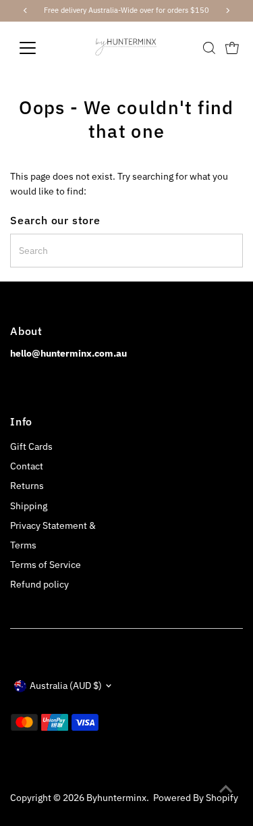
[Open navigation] (38, 48)
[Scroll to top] (226, 788)
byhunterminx (116, 798)
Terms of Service (45, 565)
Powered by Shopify (195, 798)
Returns (27, 486)
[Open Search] (209, 48)
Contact (26, 466)
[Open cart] (232, 48)
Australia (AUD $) (66, 685)
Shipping (28, 506)
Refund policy (39, 584)
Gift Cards (31, 446)
